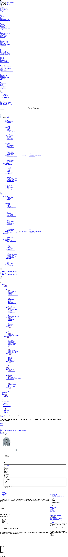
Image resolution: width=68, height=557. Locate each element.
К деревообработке (11, 377)
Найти (52, 535)
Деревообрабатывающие (12, 340)
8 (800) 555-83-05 (3, 86)
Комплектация (4, 494)
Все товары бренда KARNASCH (58, 496)
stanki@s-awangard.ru (10, 2)
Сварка (9, 328)
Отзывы (3, 495)
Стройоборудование (9, 347)
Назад (6, 285)
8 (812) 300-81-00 (3, 88)
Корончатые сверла (3, 433)
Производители (53, 510)
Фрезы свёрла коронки (12, 384)
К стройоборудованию (17, 430)
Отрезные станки (11, 319)
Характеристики (5, 493)
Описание (4, 492)
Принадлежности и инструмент (55, 515)
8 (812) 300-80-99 (6, 104)
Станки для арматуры (12, 350)
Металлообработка (9, 288)
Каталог (5, 286)
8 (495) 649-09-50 (4, 103)
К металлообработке (11, 371)
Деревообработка (10, 427)
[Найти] (1, 6)
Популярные (23, 430)
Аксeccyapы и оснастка (10, 368)
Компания (52, 509)
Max (10, 3)
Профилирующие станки (12, 309)
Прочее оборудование (12, 363)
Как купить (6, 396)
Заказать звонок (7, 413)
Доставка (52, 508)
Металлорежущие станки (12, 291)
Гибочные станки (11, 299)
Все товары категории (56, 495)
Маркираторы (10, 334)
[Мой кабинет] (0, 270)
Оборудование (52, 511)
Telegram (8, 4)
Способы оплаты (53, 507)
